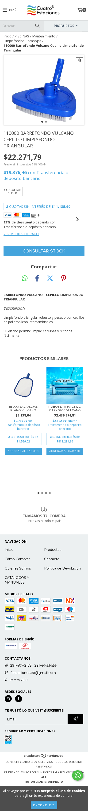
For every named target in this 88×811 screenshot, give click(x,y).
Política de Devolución (62, 568)
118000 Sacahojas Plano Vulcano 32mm (23, 408)
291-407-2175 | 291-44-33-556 (33, 665)
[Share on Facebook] (37, 278)
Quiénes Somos (18, 568)
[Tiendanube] (44, 757)
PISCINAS (22, 36)
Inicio (7, 36)
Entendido (44, 805)
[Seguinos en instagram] (8, 698)
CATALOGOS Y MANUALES (17, 580)
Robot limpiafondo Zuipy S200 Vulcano (64, 408)
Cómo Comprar (17, 559)
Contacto (51, 559)
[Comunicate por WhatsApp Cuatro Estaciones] (77, 775)
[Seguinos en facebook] (18, 698)
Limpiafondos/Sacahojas (22, 41)
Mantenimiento (43, 36)
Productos (52, 550)
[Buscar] (37, 26)
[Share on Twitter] (50, 278)
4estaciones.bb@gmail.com (33, 673)
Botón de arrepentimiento (44, 781)
